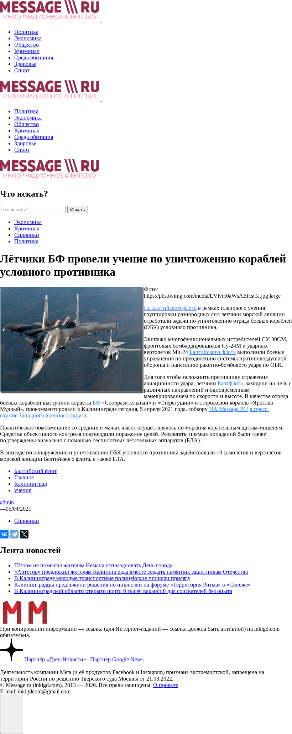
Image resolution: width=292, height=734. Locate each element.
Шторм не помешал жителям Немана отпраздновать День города (93, 565)
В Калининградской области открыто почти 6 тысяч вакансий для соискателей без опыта (123, 591)
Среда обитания (33, 57)
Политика (26, 32)
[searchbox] (33, 209)
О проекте (165, 685)
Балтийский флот (35, 471)
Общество (26, 45)
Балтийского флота (212, 352)
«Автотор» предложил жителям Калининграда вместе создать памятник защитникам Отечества (131, 572)
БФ (96, 403)
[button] (11, 714)
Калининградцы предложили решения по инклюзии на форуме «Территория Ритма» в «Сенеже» (132, 585)
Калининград (30, 484)
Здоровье (25, 64)
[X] (24, 534)
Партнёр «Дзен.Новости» (55, 659)
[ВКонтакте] (4, 534)
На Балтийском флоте (170, 308)
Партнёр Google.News (117, 659)
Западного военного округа (52, 415)
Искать (77, 209)
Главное (24, 477)
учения (22, 490)
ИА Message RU (228, 409)
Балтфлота (230, 383)
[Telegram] (14, 534)
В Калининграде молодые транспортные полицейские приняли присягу (102, 578)
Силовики (26, 235)
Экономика (28, 38)
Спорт (22, 70)
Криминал (27, 51)
